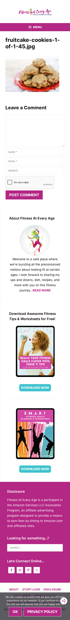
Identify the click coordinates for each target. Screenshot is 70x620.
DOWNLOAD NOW (35, 388)
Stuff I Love (31, 589)
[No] (65, 606)
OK (15, 612)
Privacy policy (42, 612)
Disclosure (52, 589)
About (14, 589)
